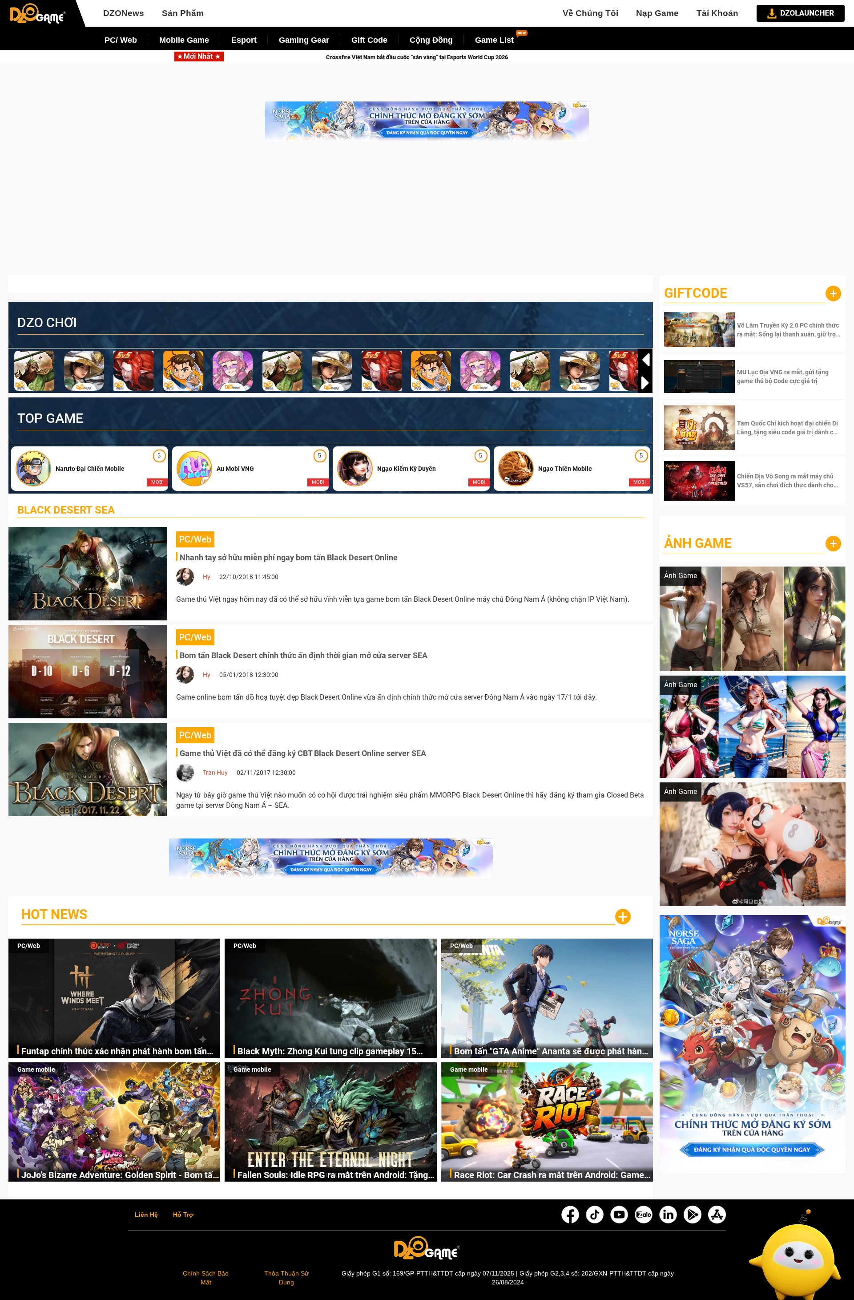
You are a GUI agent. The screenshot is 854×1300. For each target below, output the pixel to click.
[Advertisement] (427, 212)
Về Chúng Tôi (590, 13)
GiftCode (695, 293)
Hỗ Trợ (183, 1215)
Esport (244, 40)
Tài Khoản (717, 13)
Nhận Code (788, 329)
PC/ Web (121, 40)
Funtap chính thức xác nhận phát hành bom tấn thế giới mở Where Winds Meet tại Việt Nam (114, 1052)
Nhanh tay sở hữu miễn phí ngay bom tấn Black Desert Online (289, 557)
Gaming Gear (304, 40)
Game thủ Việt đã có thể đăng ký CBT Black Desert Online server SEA (303, 753)
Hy (206, 576)
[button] (645, 383)
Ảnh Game (698, 543)
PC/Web (28, 945)
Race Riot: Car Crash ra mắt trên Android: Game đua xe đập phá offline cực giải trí (549, 1176)
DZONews (123, 13)
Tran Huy (215, 772)
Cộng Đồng (431, 40)
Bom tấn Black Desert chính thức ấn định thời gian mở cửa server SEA (303, 655)
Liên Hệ (146, 1215)
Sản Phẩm (183, 13)
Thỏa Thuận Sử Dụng (286, 1278)
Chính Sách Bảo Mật (206, 1278)
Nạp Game (657, 13)
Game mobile (36, 1069)
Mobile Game (184, 40)
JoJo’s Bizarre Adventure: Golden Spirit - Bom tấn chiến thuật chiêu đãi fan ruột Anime (119, 1176)
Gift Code (369, 40)
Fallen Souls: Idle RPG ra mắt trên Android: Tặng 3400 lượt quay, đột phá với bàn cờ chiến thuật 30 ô (335, 1176)
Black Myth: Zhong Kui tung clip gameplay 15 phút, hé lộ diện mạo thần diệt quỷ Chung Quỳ (327, 1052)
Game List (494, 40)
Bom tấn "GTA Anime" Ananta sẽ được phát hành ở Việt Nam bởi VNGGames (550, 1052)
